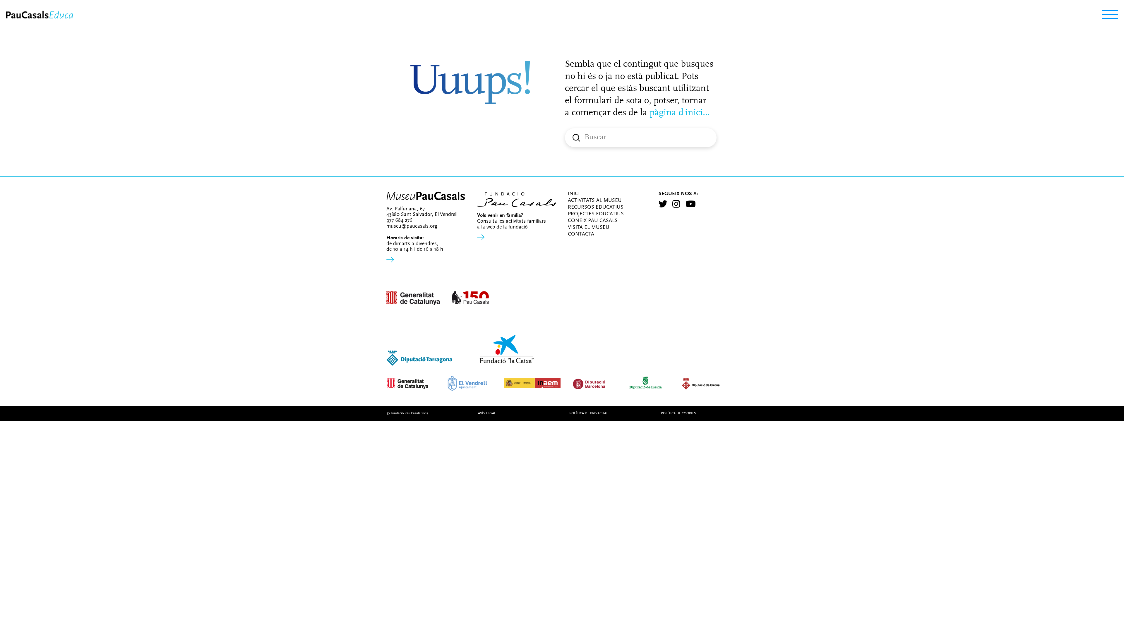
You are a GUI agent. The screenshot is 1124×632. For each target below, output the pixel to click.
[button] (1107, 15)
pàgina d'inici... (678, 113)
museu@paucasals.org (411, 226)
